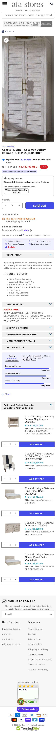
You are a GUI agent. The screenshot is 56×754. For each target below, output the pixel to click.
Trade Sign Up (35, 629)
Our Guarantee (35, 654)
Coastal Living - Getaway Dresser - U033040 (39, 524)
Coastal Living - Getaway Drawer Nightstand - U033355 (39, 419)
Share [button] (8, 394)
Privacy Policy (35, 644)
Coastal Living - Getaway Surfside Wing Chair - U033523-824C (39, 456)
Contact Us (7, 639)
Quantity (6, 199)
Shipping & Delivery (38, 649)
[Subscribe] (50, 614)
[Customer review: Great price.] (28, 693)
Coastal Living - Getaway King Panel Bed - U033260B (39, 491)
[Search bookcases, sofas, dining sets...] (51, 15)
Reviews (32, 634)
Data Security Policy (38, 669)
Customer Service (11, 629)
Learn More (30, 171)
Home (8, 31)
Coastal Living (8, 146)
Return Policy (34, 639)
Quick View (40, 438)
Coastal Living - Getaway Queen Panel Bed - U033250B (39, 557)
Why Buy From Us (11, 644)
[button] (51, 3)
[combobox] (28, 15)
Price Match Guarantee (40, 659)
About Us (7, 634)
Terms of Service (36, 664)
